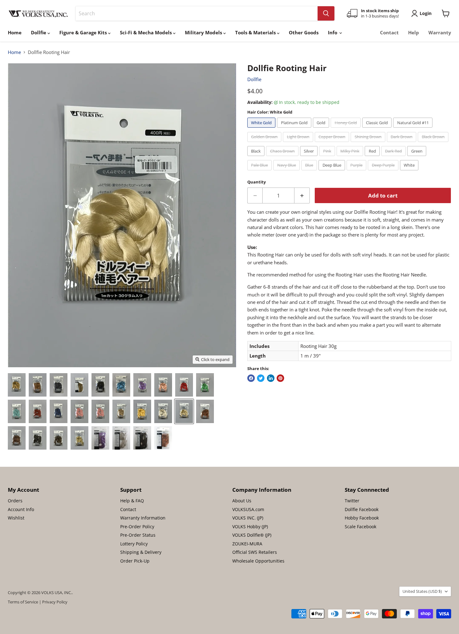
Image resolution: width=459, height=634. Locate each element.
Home (15, 32)
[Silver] (309, 157)
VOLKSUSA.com (248, 509)
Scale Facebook (360, 526)
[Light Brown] (299, 143)
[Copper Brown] (333, 143)
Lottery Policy (134, 544)
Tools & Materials (256, 32)
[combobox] (197, 13)
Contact (389, 32)
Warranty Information (142, 518)
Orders (15, 501)
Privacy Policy (54, 602)
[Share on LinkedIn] (270, 378)
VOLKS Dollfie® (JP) (251, 535)
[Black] (256, 157)
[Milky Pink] (351, 157)
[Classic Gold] (377, 129)
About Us (241, 501)
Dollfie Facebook (361, 509)
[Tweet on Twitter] (260, 378)
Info (333, 32)
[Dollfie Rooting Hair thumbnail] (16, 385)
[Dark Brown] (402, 143)
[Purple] (357, 171)
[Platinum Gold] (295, 129)
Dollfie (39, 32)
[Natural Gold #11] (413, 129)
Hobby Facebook (362, 518)
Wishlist (16, 518)
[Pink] (328, 157)
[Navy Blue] (287, 171)
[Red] (373, 157)
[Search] (326, 13)
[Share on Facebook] (251, 378)
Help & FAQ (132, 501)
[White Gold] (262, 129)
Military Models (204, 32)
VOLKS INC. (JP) (247, 518)
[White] (410, 171)
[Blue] (310, 171)
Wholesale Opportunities (258, 561)
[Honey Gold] (346, 129)
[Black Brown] (434, 143)
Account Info (21, 509)
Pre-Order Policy (137, 526)
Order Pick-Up (135, 561)
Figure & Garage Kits (83, 32)
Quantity (256, 182)
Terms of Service (23, 602)
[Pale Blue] (260, 171)
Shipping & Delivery (140, 552)
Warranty (439, 32)
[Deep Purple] (384, 171)
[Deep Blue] (332, 171)
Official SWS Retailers (254, 552)
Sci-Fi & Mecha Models (146, 32)
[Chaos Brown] (283, 157)
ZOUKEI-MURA (247, 544)
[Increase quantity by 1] (302, 195)
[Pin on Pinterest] (280, 378)
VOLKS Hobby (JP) (250, 526)
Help (413, 32)
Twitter (352, 501)
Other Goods (303, 32)
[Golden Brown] (265, 143)
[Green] (417, 157)
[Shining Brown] (369, 143)
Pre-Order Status (137, 535)
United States (422, 591)
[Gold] (322, 129)
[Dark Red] (394, 157)
